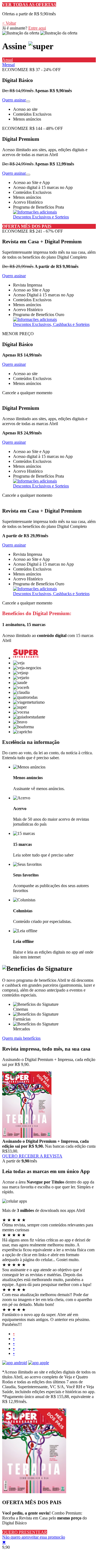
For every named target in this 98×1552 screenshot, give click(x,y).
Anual (7, 59)
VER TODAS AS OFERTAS (29, 4)
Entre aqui (37, 28)
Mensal (8, 64)
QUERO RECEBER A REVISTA (32, 1156)
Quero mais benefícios (21, 1038)
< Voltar (9, 23)
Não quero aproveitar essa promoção (33, 1537)
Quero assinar (14, 100)
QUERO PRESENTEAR (24, 1532)
